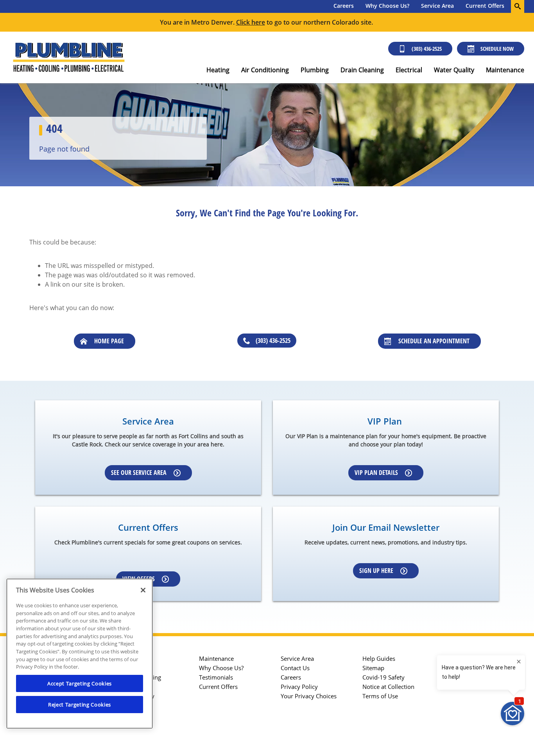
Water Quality (454, 70)
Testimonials (216, 677)
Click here (250, 22)
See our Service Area (139, 472)
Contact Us (295, 667)
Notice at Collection (388, 686)
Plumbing (315, 70)
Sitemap (373, 667)
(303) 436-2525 (427, 48)
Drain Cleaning (362, 70)
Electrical (409, 70)
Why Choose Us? (387, 5)
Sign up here (376, 570)
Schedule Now (497, 48)
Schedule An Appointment (433, 341)
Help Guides (378, 658)
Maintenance (505, 70)
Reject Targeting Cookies (79, 704)
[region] (79, 653)
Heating (217, 70)
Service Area (437, 5)
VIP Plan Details (376, 472)
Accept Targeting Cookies (79, 683)
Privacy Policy (299, 686)
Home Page (109, 341)
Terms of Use (380, 695)
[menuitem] (344, 6)
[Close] (143, 590)
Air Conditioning (265, 70)
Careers (343, 5)
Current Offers (485, 5)
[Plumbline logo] (68, 57)
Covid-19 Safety (383, 677)
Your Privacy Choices (309, 695)
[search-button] (517, 6)
